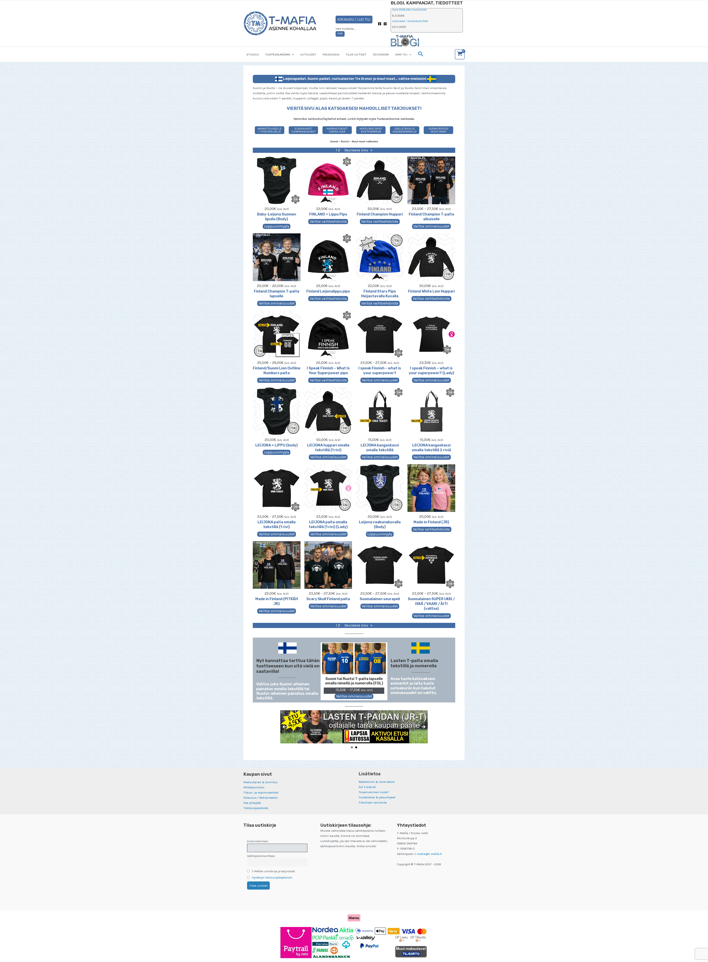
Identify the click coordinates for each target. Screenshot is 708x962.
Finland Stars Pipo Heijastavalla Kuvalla (379, 293)
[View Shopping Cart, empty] (460, 54)
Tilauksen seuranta (373, 802)
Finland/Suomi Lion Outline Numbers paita (276, 370)
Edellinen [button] (284, 726)
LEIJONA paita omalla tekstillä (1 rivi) (277, 524)
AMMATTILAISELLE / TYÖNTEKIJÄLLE (269, 130)
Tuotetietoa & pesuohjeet (377, 797)
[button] (292, 54)
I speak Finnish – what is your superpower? (379, 370)
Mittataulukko (253, 787)
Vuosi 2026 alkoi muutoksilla (409, 9)
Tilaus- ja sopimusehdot (260, 792)
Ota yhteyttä (252, 803)
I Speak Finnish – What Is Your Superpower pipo (328, 370)
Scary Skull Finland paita (328, 599)
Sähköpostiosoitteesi (261, 856)
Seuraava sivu (358, 150)
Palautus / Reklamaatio (260, 797)
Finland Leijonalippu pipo (328, 291)
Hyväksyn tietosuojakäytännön (272, 877)
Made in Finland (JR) (431, 522)
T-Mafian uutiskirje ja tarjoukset (273, 871)
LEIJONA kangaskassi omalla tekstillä (380, 447)
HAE (340, 33)
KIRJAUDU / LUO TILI (354, 19)
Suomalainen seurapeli (380, 599)
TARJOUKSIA (330, 54)
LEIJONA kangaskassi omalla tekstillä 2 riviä (431, 447)
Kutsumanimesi (257, 841)
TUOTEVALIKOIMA (277, 54)
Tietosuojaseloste (255, 808)
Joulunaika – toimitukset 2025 (410, 21)
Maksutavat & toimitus (260, 782)
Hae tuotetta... (346, 28)
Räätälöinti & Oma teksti (377, 782)
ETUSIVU (253, 54)
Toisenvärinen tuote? (374, 792)
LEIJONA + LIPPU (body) (276, 445)
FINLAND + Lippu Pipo (328, 214)
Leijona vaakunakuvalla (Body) (380, 524)
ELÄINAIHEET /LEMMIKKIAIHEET (303, 130)
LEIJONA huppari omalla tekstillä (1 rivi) (328, 447)
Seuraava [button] (423, 726)
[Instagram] (385, 23)
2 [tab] (356, 747)
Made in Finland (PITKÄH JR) (276, 601)
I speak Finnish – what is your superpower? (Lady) (431, 370)
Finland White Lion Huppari (431, 291)
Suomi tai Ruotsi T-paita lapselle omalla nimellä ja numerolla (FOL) (354, 680)
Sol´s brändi (367, 787)
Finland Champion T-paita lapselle (276, 293)
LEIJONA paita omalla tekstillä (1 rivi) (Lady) (328, 524)
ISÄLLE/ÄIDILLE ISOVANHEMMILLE (405, 130)
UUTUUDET (308, 54)
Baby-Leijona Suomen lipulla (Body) (276, 216)
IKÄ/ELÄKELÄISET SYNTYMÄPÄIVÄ (371, 130)
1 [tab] (352, 747)
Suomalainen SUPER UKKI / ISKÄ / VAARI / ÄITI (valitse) (431, 604)
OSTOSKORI (381, 54)
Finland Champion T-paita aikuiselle (431, 216)
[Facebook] (379, 23)
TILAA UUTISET (356, 54)
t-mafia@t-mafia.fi (428, 854)
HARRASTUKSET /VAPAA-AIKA (337, 130)
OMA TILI (401, 54)
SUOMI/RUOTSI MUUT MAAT (438, 130)
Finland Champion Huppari (380, 214)
